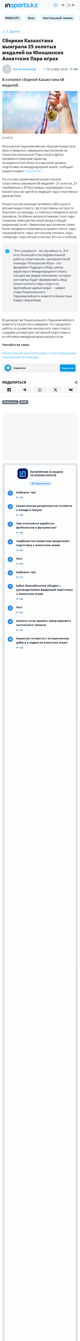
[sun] (62, 5)
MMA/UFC (12, 18)
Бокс (31, 18)
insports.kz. (33, 171)
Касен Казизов (24, 69)
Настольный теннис (58, 18)
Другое (14, 31)
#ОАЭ (23, 402)
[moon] (73, 5)
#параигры (10, 402)
